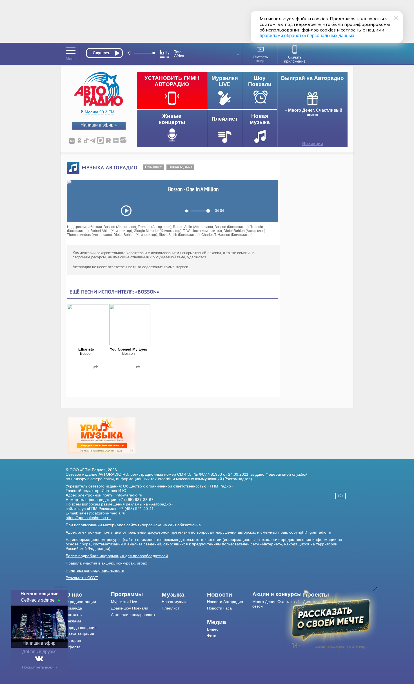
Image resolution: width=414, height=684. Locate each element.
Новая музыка (180, 167)
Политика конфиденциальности (95, 570)
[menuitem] (88, 594)
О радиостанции (81, 601)
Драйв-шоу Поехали (129, 608)
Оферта (73, 647)
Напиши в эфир (97, 125)
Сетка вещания (80, 634)
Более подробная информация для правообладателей (117, 556)
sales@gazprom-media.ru (102, 513)
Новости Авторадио (225, 601)
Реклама (73, 621)
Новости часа (219, 608)
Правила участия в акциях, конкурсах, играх (106, 563)
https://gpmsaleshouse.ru (88, 517)
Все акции (312, 143)
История (73, 640)
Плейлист (153, 167)
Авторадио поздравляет (133, 614)
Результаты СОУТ (82, 577)
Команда (74, 608)
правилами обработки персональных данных (307, 35)
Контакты (74, 614)
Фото (211, 635)
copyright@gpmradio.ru (310, 532)
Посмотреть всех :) (39, 667)
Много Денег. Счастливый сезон (315, 112)
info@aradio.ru (129, 495)
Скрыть (60, 586)
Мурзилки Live (124, 601)
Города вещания (81, 627)
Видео (213, 629)
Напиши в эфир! (40, 643)
